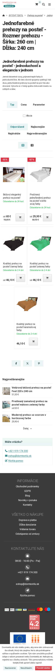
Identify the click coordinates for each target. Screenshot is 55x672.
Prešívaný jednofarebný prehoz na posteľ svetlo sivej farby (40, 199)
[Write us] (27, 590)
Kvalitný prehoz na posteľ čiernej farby (13, 265)
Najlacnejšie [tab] (38, 126)
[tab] (23, 145)
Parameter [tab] (39, 104)
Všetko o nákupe (27, 514)
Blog (27, 495)
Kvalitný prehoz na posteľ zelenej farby (40, 265)
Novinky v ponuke (27, 500)
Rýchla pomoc (15, 460)
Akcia (29, 115)
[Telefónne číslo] (27, 567)
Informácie (27, 481)
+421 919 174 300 (18, 451)
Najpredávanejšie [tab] (37, 133)
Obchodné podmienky (27, 486)
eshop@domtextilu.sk (19, 455)
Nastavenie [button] (10, 668)
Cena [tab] (24, 104)
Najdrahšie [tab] (14, 133)
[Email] (27, 578)
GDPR (27, 491)
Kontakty (27, 504)
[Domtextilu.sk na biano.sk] (34, 621)
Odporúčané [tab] (17, 126)
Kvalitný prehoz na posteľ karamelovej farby (26, 327)
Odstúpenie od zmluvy (28, 533)
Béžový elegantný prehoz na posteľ (12, 196)
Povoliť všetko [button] (43, 668)
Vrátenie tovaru (28, 529)
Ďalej (25, 428)
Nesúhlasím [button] (26, 668)
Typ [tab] (12, 104)
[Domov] (10, 4)
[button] (20, 217)
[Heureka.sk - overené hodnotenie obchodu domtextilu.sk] (21, 621)
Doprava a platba (28, 520)
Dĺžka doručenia (27, 524)
